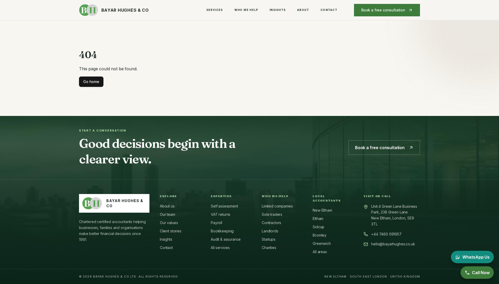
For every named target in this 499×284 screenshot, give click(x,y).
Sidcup (318, 227)
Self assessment (224, 206)
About (303, 9)
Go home (91, 81)
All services (220, 247)
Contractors (271, 222)
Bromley (319, 235)
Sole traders (272, 214)
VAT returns (220, 214)
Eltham (318, 218)
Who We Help (246, 9)
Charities (269, 247)
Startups (268, 239)
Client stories (170, 231)
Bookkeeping (222, 231)
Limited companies (277, 206)
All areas (320, 252)
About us (167, 206)
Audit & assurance (226, 239)
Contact (328, 9)
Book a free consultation (383, 10)
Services (214, 9)
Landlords (270, 231)
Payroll (216, 222)
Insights (278, 9)
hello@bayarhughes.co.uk (393, 244)
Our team (167, 214)
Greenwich (322, 243)
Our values (169, 222)
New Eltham (322, 210)
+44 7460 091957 (386, 234)
